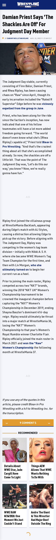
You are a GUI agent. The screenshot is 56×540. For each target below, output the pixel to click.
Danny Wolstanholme (18, 38)
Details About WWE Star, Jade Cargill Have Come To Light (13, 471)
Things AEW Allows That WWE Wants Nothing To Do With (41, 471)
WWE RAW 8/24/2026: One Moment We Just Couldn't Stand (13, 517)
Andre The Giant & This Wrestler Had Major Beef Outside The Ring (41, 517)
